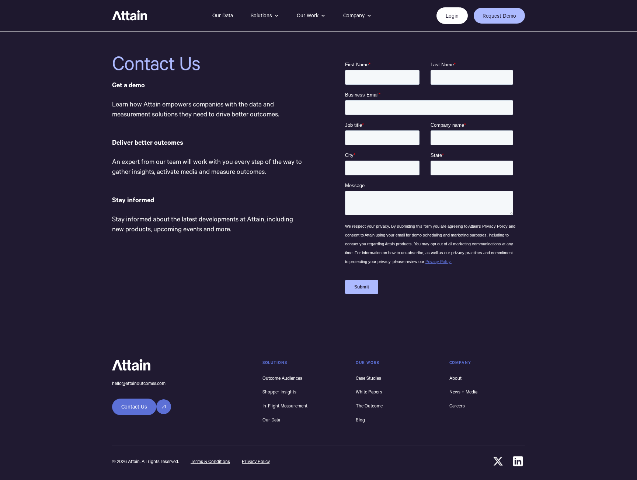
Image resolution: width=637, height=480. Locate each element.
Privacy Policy (256, 461)
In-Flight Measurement (284, 406)
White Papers (369, 392)
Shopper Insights (279, 392)
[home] (129, 15)
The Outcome (369, 406)
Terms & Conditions (210, 461)
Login (452, 15)
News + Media (463, 392)
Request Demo (499, 15)
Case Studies (368, 378)
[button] (265, 16)
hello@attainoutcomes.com (139, 383)
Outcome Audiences (282, 378)
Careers (457, 406)
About (455, 378)
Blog (360, 420)
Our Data (222, 15)
